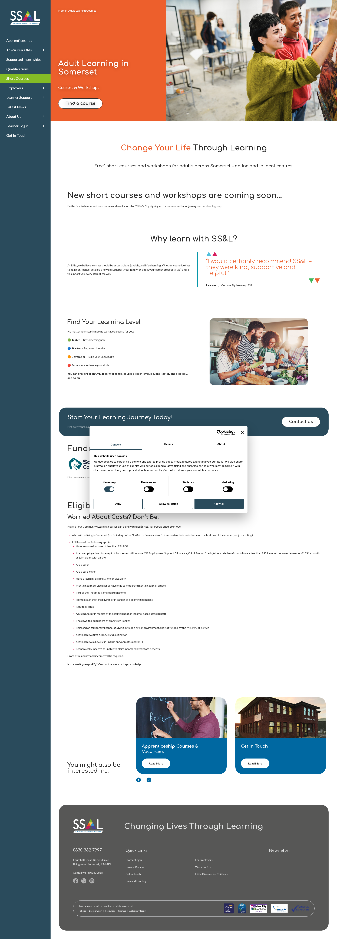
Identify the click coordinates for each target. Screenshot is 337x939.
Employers (14, 88)
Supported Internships (23, 59)
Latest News (16, 107)
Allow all (219, 503)
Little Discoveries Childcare (211, 874)
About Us (13, 116)
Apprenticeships (19, 40)
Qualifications (17, 69)
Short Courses (17, 78)
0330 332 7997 (87, 850)
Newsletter (279, 850)
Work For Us (203, 867)
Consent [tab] (116, 444)
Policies (82, 910)
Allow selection (168, 503)
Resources (110, 910)
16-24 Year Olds (19, 50)
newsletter (177, 206)
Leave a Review (134, 867)
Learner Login (17, 126)
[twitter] (83, 880)
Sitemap (122, 910)
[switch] (149, 489)
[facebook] (75, 880)
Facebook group (211, 206)
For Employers (204, 859)
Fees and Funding (135, 881)
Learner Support (19, 97)
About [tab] (221, 443)
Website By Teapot (137, 910)
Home (62, 10)
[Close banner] (242, 432)
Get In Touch (16, 135)
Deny (118, 503)
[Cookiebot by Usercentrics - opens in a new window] (219, 432)
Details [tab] (168, 443)
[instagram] (92, 880)
